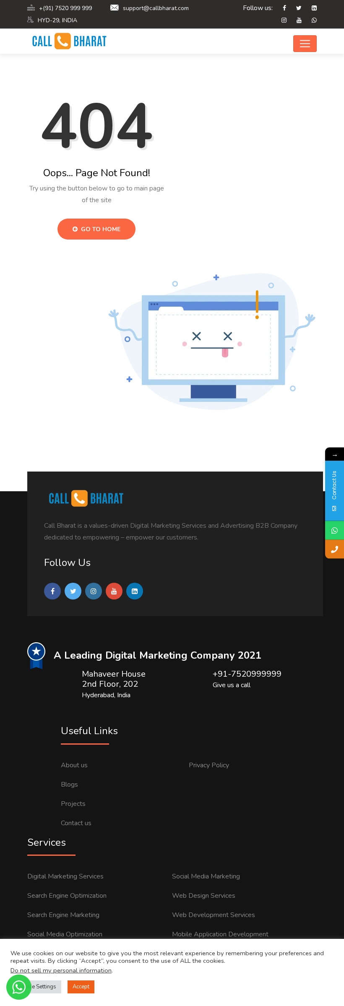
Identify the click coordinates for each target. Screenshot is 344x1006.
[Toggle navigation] (305, 43)
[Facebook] (280, 8)
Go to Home (99, 229)
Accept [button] (81, 986)
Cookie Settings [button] (37, 986)
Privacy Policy (209, 765)
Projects (73, 803)
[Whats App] (310, 20)
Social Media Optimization (64, 934)
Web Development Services (213, 915)
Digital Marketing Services (65, 876)
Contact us (76, 823)
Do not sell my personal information (61, 970)
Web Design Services (203, 895)
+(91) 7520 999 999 (65, 8)
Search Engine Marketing (63, 915)
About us (74, 765)
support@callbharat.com (156, 8)
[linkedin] (310, 8)
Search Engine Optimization (67, 895)
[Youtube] (295, 20)
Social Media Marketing (206, 876)
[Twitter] (295, 8)
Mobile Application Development (220, 934)
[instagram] (280, 20)
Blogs (69, 784)
